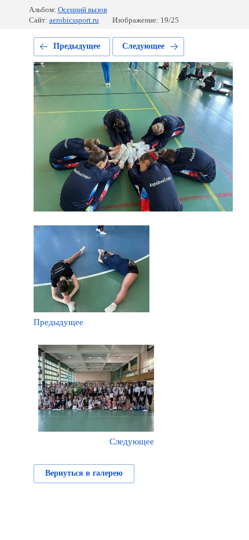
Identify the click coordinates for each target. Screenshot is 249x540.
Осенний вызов (82, 9)
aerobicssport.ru (74, 20)
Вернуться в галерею (84, 473)
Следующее (143, 46)
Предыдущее (76, 46)
